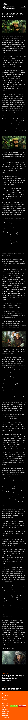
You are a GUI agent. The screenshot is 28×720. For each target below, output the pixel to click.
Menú (23, 6)
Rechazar (22, 705)
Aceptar (14, 705)
